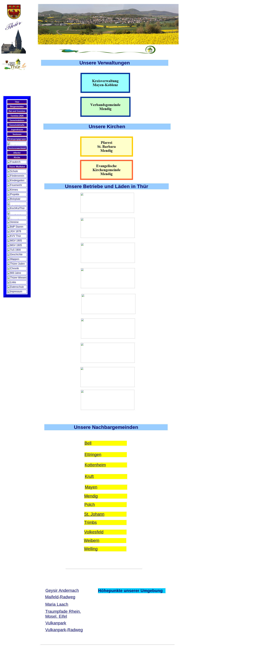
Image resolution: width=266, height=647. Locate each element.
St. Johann (94, 514)
